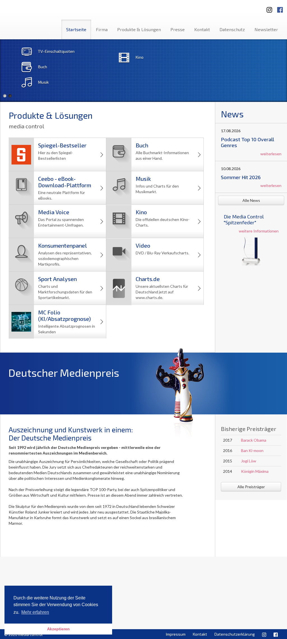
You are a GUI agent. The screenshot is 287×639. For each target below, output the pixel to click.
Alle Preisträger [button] (251, 486)
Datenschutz (232, 29)
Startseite (76, 29)
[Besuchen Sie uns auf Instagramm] (267, 8)
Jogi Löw (248, 460)
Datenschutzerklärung (234, 634)
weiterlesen (270, 153)
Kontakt (202, 29)
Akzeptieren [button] (58, 629)
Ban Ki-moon (252, 450)
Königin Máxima (255, 471)
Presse (177, 29)
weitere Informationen (259, 231)
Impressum (176, 634)
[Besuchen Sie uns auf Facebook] (280, 8)
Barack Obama (253, 440)
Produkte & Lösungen (139, 29)
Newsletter (266, 29)
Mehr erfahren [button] (35, 612)
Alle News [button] (251, 200)
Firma (102, 29)
